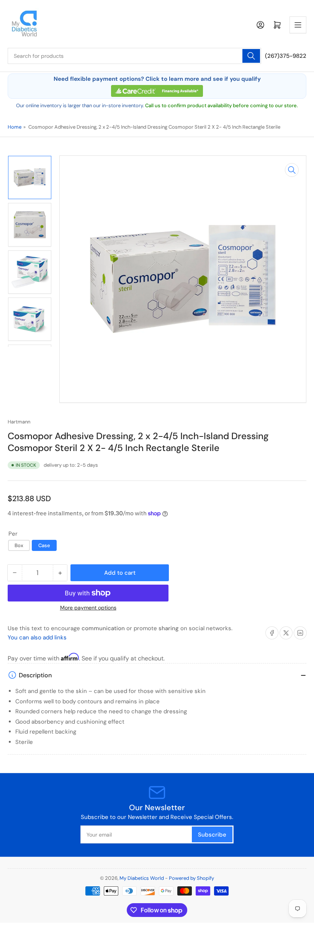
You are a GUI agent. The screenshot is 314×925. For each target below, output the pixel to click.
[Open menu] (297, 24)
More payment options (88, 607)
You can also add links (37, 637)
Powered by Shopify (191, 878)
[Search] (251, 55)
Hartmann (19, 421)
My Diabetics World (141, 878)
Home (14, 127)
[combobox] (134, 56)
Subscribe (212, 834)
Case (44, 545)
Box (19, 545)
